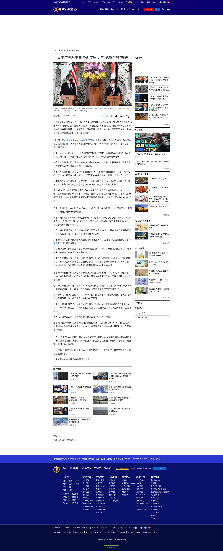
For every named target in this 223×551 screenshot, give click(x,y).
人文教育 (113, 476)
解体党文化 (139, 308)
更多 (155, 532)
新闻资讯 (62, 50)
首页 (55, 50)
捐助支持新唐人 (122, 468)
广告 (136, 2)
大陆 (64, 490)
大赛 (89, 2)
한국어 (159, 459)
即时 (123, 9)
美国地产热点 (114, 501)
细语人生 (99, 512)
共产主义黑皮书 (141, 317)
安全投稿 (104, 528)
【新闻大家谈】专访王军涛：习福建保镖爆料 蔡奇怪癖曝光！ (158, 107)
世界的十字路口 (101, 504)
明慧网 (122, 532)
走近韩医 (125, 495)
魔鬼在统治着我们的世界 (160, 492)
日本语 (151, 459)
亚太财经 (86, 509)
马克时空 (99, 506)
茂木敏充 (74, 140)
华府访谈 (86, 498)
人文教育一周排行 (142, 221)
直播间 (107, 468)
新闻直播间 (149, 9)
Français (135, 459)
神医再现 (125, 492)
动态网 (130, 532)
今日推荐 (139, 130)
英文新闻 (129, 2)
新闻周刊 (86, 495)
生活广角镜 (140, 480)
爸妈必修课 (113, 495)
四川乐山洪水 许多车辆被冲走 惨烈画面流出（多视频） (158, 117)
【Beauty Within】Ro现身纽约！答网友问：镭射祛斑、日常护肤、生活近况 (158, 199)
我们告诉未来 (140, 313)
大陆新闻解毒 (101, 509)
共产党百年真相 (156, 486)
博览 (128, 9)
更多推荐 (166, 168)
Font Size (121, 115)
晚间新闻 (86, 489)
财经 (70, 487)
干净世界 (89, 532)
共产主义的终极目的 (158, 489)
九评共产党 (155, 495)
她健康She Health (128, 483)
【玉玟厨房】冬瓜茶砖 (157, 179)
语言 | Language (118, 2)
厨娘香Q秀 (140, 501)
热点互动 (99, 483)
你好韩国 (139, 486)
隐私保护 (85, 528)
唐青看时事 (100, 501)
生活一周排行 (140, 248)
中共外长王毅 (87, 140)
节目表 (97, 468)
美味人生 (139, 492)
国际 (68, 50)
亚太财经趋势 (88, 506)
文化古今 (112, 498)
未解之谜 (112, 480)
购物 (153, 2)
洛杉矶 (77, 459)
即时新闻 (66, 497)
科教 (70, 490)
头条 (112, 9)
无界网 (137, 532)
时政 (73, 50)
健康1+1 (125, 480)
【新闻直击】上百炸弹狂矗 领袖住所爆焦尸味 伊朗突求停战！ (159, 80)
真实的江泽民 (156, 498)
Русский (143, 459)
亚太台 (110, 459)
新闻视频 (87, 476)
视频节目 (87, 468)
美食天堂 (139, 489)
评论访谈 (135, 9)
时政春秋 (99, 489)
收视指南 (76, 528)
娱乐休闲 (140, 476)
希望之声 (98, 532)
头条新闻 (139, 58)
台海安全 (57, 133)
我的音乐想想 (141, 509)
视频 (107, 9)
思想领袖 (99, 492)
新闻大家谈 (100, 480)
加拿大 (71, 459)
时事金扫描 (100, 486)
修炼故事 (154, 515)
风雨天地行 (155, 504)
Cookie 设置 (111, 547)
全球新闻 (86, 480)
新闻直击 (86, 492)
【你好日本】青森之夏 (157, 206)
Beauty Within (141, 495)
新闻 (102, 9)
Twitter (164, 2)
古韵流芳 (112, 486)
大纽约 (64, 459)
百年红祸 (154, 501)
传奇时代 (154, 483)
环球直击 (86, 483)
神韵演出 (66, 503)
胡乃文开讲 (126, 486)
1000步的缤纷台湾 (142, 505)
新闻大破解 (100, 495)
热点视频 (75, 494)
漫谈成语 (112, 492)
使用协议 (95, 528)
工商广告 (154, 518)
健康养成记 (126, 489)
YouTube (168, 2)
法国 (97, 459)
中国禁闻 (86, 486)
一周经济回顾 (88, 501)
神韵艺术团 (68, 532)
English (127, 459)
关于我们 (67, 528)
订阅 (159, 468)
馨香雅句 (112, 489)
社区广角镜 (87, 504)
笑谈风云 (112, 483)
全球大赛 (75, 503)
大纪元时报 (79, 532)
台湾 (70, 484)
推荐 (118, 9)
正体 (103, 2)
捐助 (142, 2)
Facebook (160, 2)
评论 (64, 487)
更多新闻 (166, 215)
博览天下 (66, 500)
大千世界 (139, 498)
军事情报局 (100, 498)
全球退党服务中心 (110, 532)
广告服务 (113, 528)
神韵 (83, 2)
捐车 (148, 2)
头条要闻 (66, 494)
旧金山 (102, 459)
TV (158, 9)
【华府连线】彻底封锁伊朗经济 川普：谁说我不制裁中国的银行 (120, 376)
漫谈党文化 (155, 512)
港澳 (70, 481)
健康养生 (126, 476)
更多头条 (166, 124)
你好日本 (139, 483)
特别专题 (139, 303)
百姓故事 (154, 509)
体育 (77, 484)
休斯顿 (91, 459)
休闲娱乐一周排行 (142, 174)
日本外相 (66, 140)
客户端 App (133, 528)
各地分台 (96, 2)
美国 (64, 484)
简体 (108, 2)
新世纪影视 (147, 532)
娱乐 (77, 481)
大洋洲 (84, 459)
